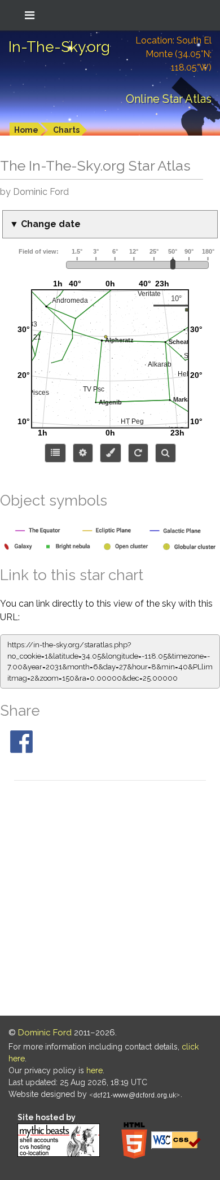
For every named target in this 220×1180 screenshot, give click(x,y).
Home (26, 129)
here (94, 1070)
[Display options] (83, 453)
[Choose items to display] (55, 453)
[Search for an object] (165, 453)
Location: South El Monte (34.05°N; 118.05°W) (173, 54)
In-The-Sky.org (59, 46)
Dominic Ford (45, 1032)
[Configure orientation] (138, 453)
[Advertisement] (110, 900)
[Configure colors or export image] (110, 453)
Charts (66, 129)
